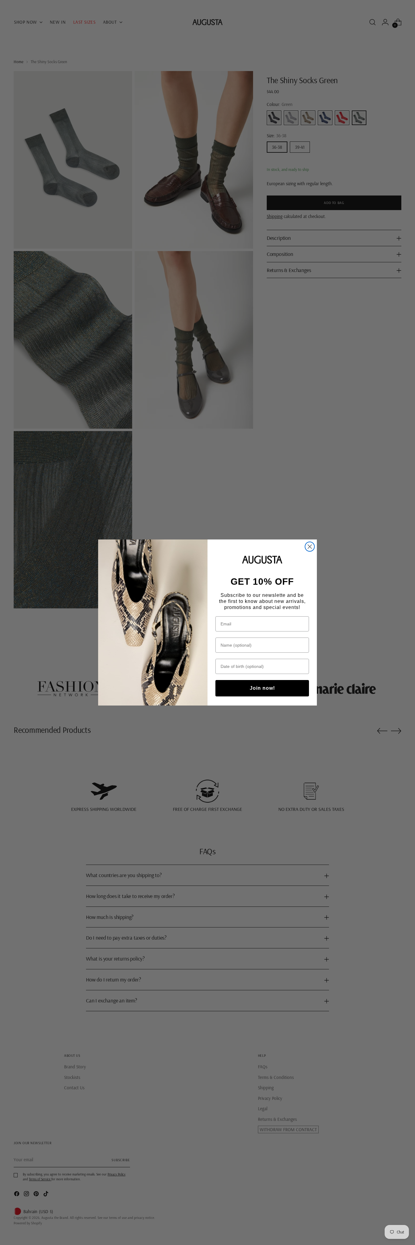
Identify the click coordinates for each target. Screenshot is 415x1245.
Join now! (262, 688)
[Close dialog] (309, 546)
